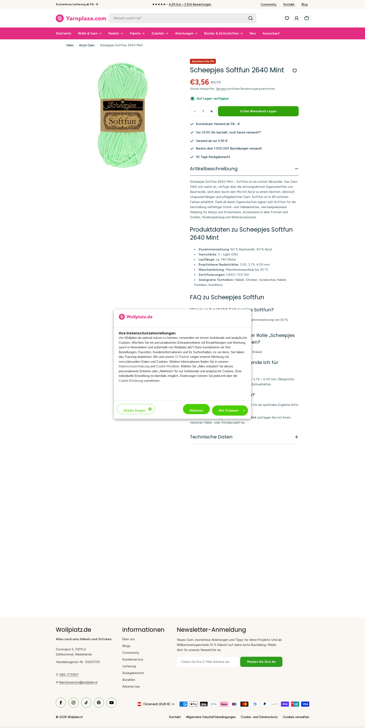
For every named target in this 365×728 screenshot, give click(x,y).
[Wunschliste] (287, 18)
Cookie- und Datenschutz (259, 717)
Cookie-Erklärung (131, 380)
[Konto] (296, 18)
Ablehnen (196, 410)
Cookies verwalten (296, 717)
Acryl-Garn (87, 45)
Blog (304, 4)
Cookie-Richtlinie (167, 366)
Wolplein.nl (75, 717)
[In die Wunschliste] (295, 71)
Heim (70, 45)
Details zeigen (134, 410)
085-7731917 (69, 675)
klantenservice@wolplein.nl (78, 682)
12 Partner (182, 357)
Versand (221, 88)
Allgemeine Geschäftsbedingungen (211, 717)
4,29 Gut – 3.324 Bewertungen (190, 4)
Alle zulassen (228, 410)
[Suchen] (250, 18)
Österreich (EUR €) (156, 704)
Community (268, 4)
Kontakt (289, 4)
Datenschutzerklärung (134, 366)
